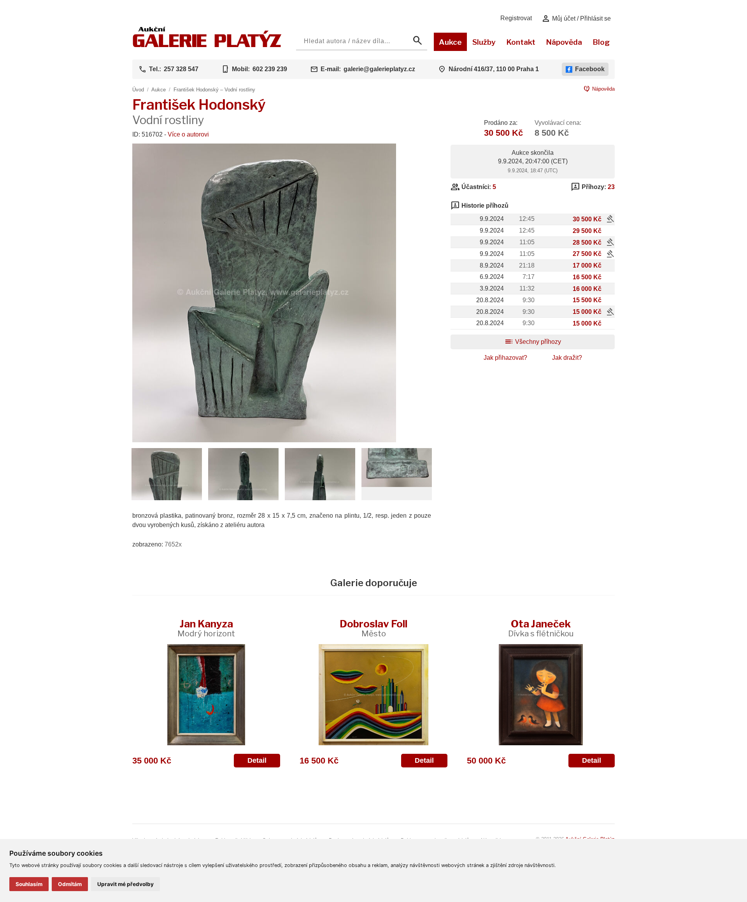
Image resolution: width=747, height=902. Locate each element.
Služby (484, 42)
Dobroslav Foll (373, 628)
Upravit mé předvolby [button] (125, 884)
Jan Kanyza (206, 628)
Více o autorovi (188, 134)
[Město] (373, 694)
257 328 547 (181, 69)
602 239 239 (270, 69)
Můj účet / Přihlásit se (576, 18)
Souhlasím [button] (29, 884)
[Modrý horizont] (206, 694)
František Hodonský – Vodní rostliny (214, 90)
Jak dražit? (567, 357)
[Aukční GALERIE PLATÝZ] (207, 45)
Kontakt (520, 42)
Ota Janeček (540, 628)
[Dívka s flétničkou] (541, 694)
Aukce (450, 42)
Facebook (590, 69)
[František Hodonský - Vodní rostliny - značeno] (396, 485)
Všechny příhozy (532, 341)
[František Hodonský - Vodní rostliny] (264, 440)
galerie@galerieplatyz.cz (379, 69)
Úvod (138, 90)
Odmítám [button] (70, 884)
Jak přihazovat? (505, 357)
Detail (257, 760)
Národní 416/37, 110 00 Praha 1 (494, 69)
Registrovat (516, 18)
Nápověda (564, 42)
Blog (601, 42)
